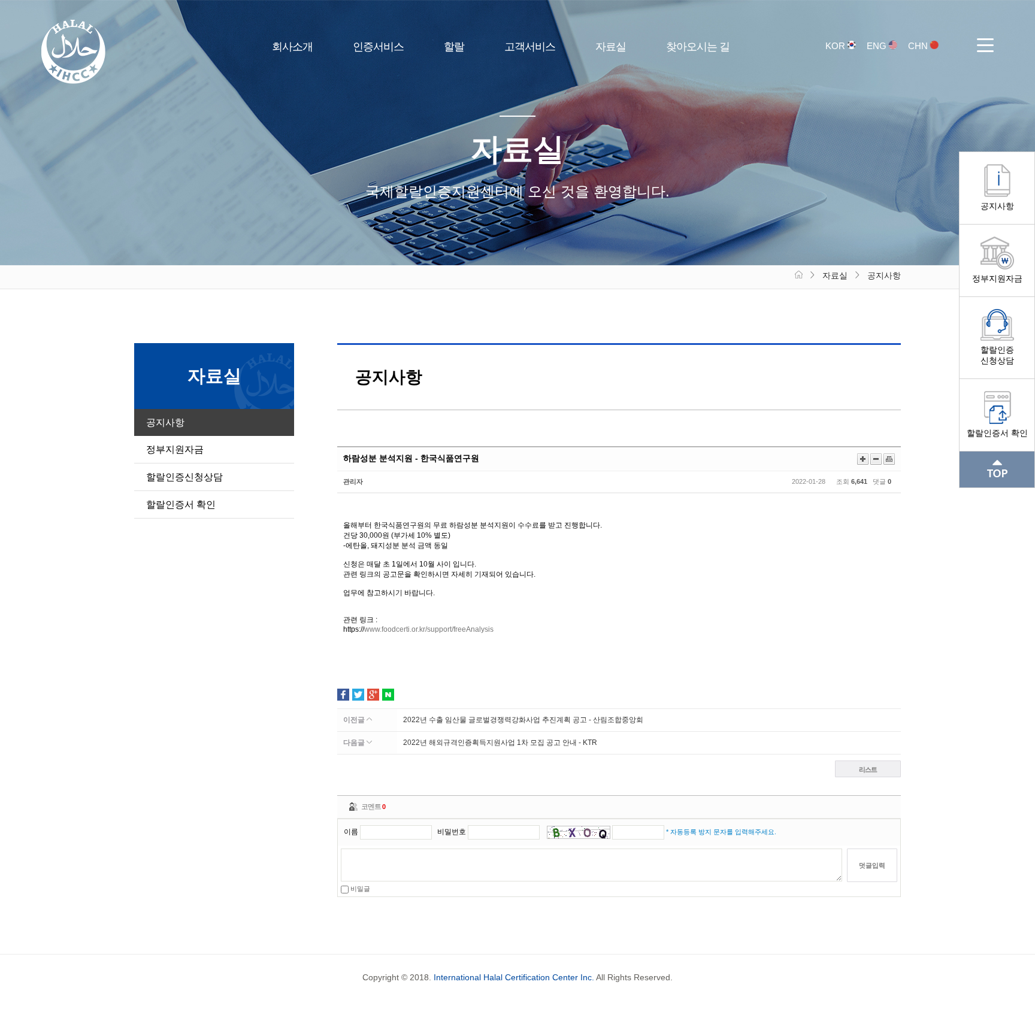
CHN (919, 46)
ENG (878, 46)
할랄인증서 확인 (997, 433)
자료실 (610, 47)
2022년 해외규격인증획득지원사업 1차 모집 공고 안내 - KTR (500, 742)
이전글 (355, 720)
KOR (836, 46)
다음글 (355, 742)
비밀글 (359, 888)
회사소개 (292, 47)
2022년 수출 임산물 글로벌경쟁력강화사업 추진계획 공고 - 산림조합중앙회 (523, 720)
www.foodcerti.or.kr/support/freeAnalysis (429, 629)
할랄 (454, 47)
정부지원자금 (997, 278)
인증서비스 (378, 47)
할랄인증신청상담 (997, 355)
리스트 (868, 769)
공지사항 (997, 206)
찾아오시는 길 (698, 47)
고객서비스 (529, 47)
